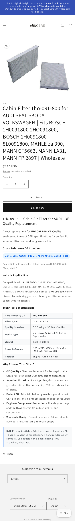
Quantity (7, 177)
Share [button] (10, 453)
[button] (5, 26)
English (54, 505)
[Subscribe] (64, 479)
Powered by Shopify (43, 519)
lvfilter (32, 519)
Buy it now (37, 207)
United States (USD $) (24, 505)
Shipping (6, 171)
